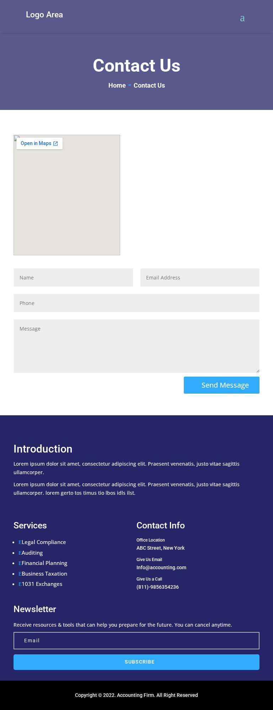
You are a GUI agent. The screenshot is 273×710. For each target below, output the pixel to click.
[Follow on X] (30, 505)
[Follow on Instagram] (58, 505)
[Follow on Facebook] (15, 505)
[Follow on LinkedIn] (44, 505)
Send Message (225, 385)
